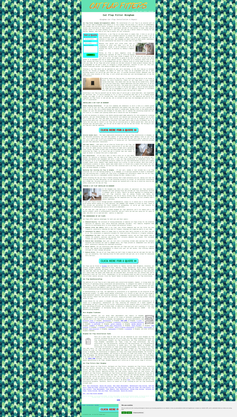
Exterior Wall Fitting (106, 387)
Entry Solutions (114, 390)
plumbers (92, 325)
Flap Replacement (98, 389)
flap (109, 48)
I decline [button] (129, 412)
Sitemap (83, 405)
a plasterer (117, 322)
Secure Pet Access (105, 385)
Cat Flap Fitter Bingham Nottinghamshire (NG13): (99, 23)
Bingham (104, 266)
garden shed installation (113, 325)
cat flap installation (145, 276)
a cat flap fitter (99, 319)
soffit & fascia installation (124, 327)
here (128, 379)
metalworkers (107, 320)
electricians (148, 327)
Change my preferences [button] (138, 412)
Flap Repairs (110, 389)
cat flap (112, 34)
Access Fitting (92, 390)
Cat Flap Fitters (90, 405)
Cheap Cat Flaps (93, 387)
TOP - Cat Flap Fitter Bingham (93, 393)
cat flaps (99, 63)
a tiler (139, 320)
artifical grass (88, 320)
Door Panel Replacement (120, 385)
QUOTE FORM (91, 358)
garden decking (136, 324)
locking (151, 80)
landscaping (112, 329)
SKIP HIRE (124, 320)
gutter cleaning (116, 324)
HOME (133, 11)
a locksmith (101, 327)
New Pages (97, 405)
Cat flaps (124, 242)
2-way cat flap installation (135, 341)
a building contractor (137, 322)
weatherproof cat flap (110, 302)
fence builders (137, 325)
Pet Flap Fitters (145, 387)
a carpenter (128, 329)
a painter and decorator (97, 322)
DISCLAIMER (151, 11)
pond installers (94, 329)
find (87, 366)
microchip (86, 72)
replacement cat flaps (114, 341)
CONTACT (145, 11)
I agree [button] (123, 412)
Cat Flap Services (121, 387)
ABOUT (141, 11)
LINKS (137, 11)
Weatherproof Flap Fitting (138, 385)
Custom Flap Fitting (137, 389)
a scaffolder (96, 324)
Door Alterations (92, 385)
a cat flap (115, 29)
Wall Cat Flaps (103, 390)
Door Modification (122, 389)
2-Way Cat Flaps (133, 387)
